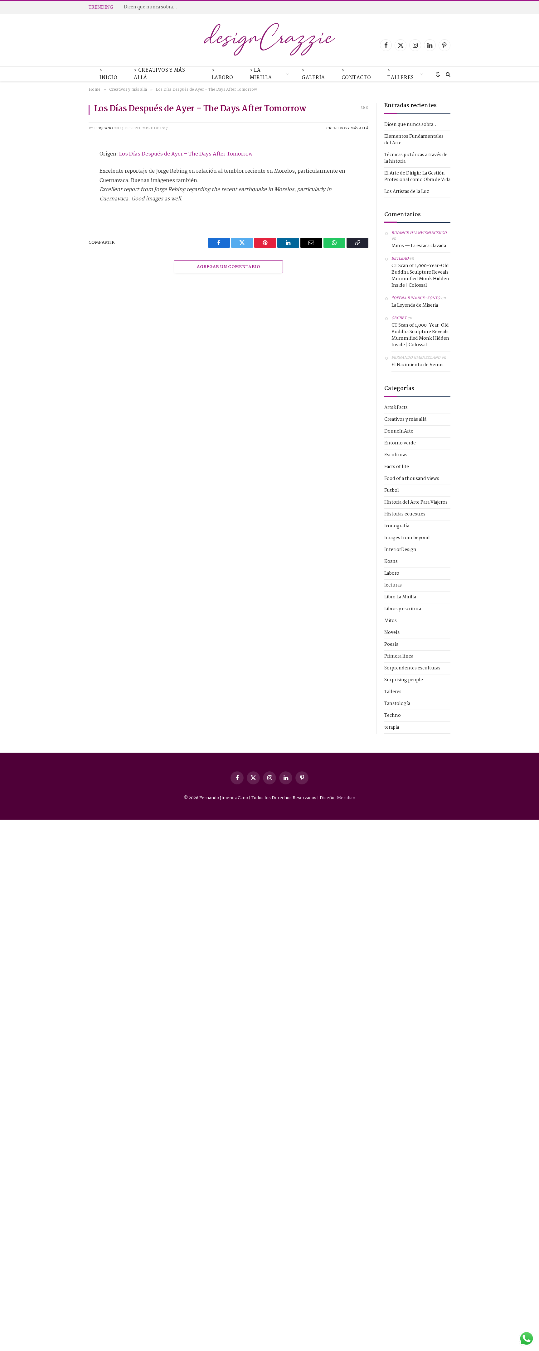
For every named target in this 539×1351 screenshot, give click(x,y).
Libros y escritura (402, 609)
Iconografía (396, 526)
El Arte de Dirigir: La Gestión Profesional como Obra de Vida (417, 177)
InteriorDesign (400, 550)
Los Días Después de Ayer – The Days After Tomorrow (186, 154)
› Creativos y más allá (159, 74)
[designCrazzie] (269, 45)
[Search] (447, 74)
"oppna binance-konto (415, 298)
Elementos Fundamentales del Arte (162, 7)
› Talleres (400, 74)
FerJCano (103, 128)
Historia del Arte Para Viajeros (416, 502)
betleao (399, 258)
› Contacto (356, 74)
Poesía (391, 644)
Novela (392, 633)
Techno (392, 715)
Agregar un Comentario (228, 266)
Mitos (390, 621)
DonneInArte (398, 431)
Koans (391, 561)
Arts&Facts (396, 408)
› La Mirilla (261, 74)
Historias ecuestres (404, 514)
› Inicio (109, 74)
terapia (391, 727)
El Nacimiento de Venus (417, 365)
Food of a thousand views (411, 479)
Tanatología (397, 704)
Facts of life (396, 467)
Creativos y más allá (347, 128)
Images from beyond (407, 538)
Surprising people (403, 680)
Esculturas (395, 455)
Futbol (391, 490)
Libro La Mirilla (400, 597)
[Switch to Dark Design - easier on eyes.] (438, 74)
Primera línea (398, 656)
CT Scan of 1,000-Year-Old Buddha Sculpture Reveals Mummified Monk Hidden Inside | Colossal (420, 276)
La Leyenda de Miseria (414, 305)
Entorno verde (400, 443)
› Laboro (223, 74)
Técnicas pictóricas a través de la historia (416, 158)
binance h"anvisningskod (419, 233)
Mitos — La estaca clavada (418, 246)
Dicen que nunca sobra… (411, 124)
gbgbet (398, 318)
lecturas (393, 585)
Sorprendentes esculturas (412, 668)
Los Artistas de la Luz (406, 191)
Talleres (392, 692)
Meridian (346, 797)
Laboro (391, 573)
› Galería (313, 74)
